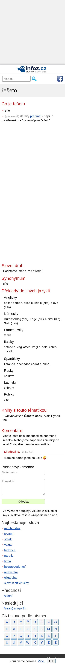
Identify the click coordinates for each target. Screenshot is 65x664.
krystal (8, 533)
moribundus (12, 528)
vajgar (8, 544)
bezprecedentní (15, 566)
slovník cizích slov (16, 583)
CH (14, 629)
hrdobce (9, 550)
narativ (8, 555)
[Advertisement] (32, 32)
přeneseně (12, 116)
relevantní (11, 572)
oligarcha (10, 577)
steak (8, 539)
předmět (35, 116)
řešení (8, 595)
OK (51, 661)
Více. (41, 661)
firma (7, 561)
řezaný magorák (15, 608)
